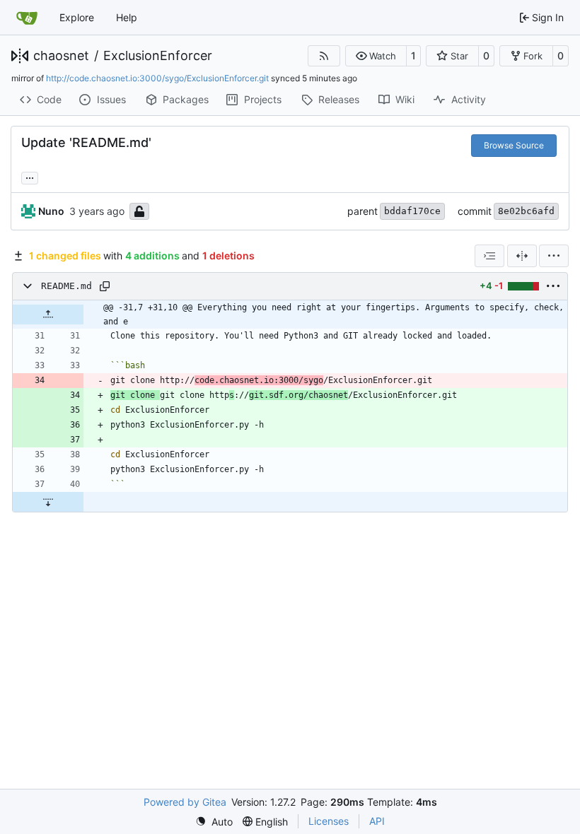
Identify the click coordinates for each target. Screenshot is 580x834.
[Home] (27, 17)
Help (126, 17)
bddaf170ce (412, 211)
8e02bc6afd (526, 211)
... (29, 176)
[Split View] (522, 256)
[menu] (554, 256)
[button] (376, 55)
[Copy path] (105, 286)
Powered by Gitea (185, 802)
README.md (66, 286)
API (377, 821)
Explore (76, 17)
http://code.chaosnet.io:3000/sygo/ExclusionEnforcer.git (157, 78)
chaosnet (61, 56)
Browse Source (514, 145)
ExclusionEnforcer (157, 56)
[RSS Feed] (324, 55)
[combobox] (489, 256)
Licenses (328, 821)
